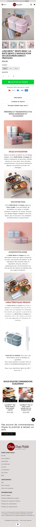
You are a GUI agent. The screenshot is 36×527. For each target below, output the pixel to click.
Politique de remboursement (9, 506)
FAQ (2, 482)
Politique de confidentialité (9, 503)
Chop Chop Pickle (13, 520)
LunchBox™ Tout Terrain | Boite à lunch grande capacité (10, 407)
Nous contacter (5, 485)
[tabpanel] (14, 45)
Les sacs (3, 467)
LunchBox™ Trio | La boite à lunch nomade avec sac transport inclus (26, 407)
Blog (2, 475)
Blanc (17, 68)
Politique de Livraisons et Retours (10, 501)
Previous (4, 24)
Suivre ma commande (7, 488)
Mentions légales (6, 495)
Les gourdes (4, 461)
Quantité (5, 72)
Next (32, 24)
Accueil (3, 455)
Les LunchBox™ (5, 458)
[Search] (31, 4)
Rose (5, 68)
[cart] (34, 4)
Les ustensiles (5, 469)
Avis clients (4, 472)
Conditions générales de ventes (10, 498)
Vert (10, 68)
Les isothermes (5, 464)
